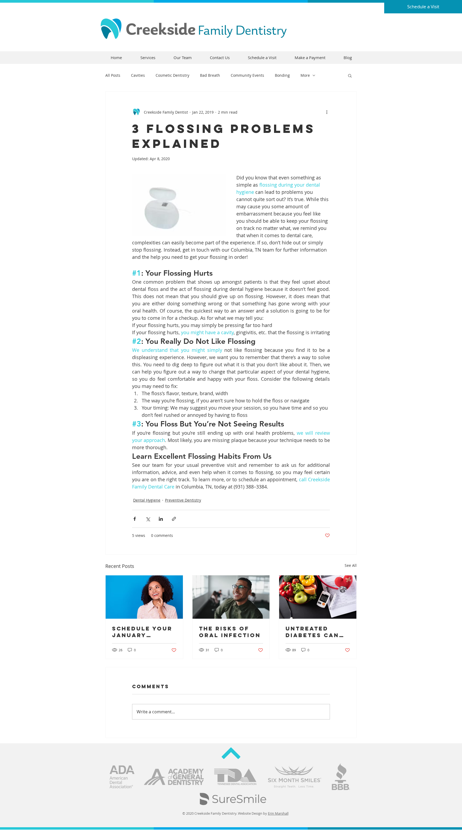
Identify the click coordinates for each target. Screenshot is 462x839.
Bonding (282, 75)
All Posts (112, 75)
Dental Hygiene (146, 500)
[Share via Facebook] (134, 518)
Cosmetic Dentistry (172, 75)
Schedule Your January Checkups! (142, 631)
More (305, 75)
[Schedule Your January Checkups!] (144, 597)
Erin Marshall (278, 813)
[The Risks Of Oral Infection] (231, 597)
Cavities (138, 75)
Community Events (247, 75)
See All (351, 565)
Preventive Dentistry (183, 500)
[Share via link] (173, 518)
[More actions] (327, 112)
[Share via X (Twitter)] (147, 518)
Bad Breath (210, 75)
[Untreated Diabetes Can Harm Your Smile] (317, 597)
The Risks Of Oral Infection (230, 631)
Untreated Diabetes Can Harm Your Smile (312, 631)
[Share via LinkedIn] (160, 518)
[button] (349, 75)
